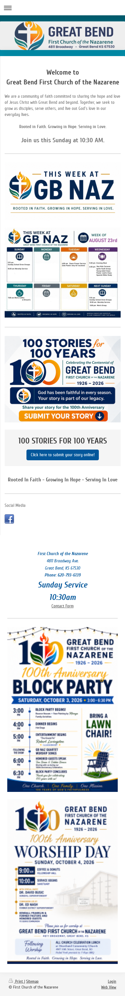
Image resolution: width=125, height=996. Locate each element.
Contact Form (62, 606)
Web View (108, 987)
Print (19, 981)
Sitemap (32, 981)
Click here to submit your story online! (62, 454)
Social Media (15, 505)
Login (112, 981)
